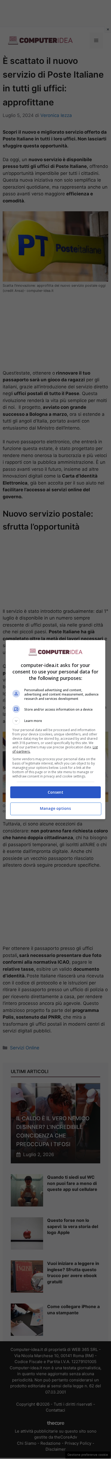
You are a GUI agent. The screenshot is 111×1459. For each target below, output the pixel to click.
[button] (55, 721)
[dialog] (56, 729)
